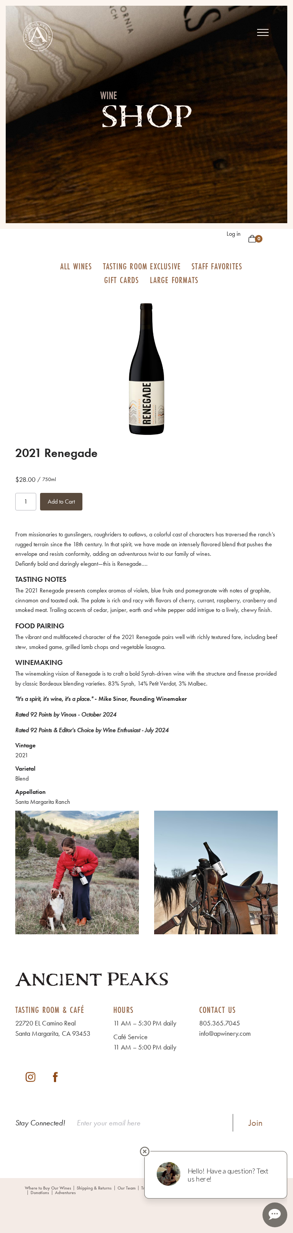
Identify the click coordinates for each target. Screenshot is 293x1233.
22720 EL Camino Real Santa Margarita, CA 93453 (52, 1028)
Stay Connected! (40, 1123)
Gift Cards (121, 280)
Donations (40, 1193)
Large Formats (174, 280)
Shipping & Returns (94, 1188)
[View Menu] (262, 32)
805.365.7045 (219, 1023)
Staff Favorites (217, 266)
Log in (234, 234)
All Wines (76, 266)
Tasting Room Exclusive (142, 266)
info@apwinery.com (225, 1033)
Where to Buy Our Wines (48, 1188)
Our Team (126, 1188)
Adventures (65, 1193)
